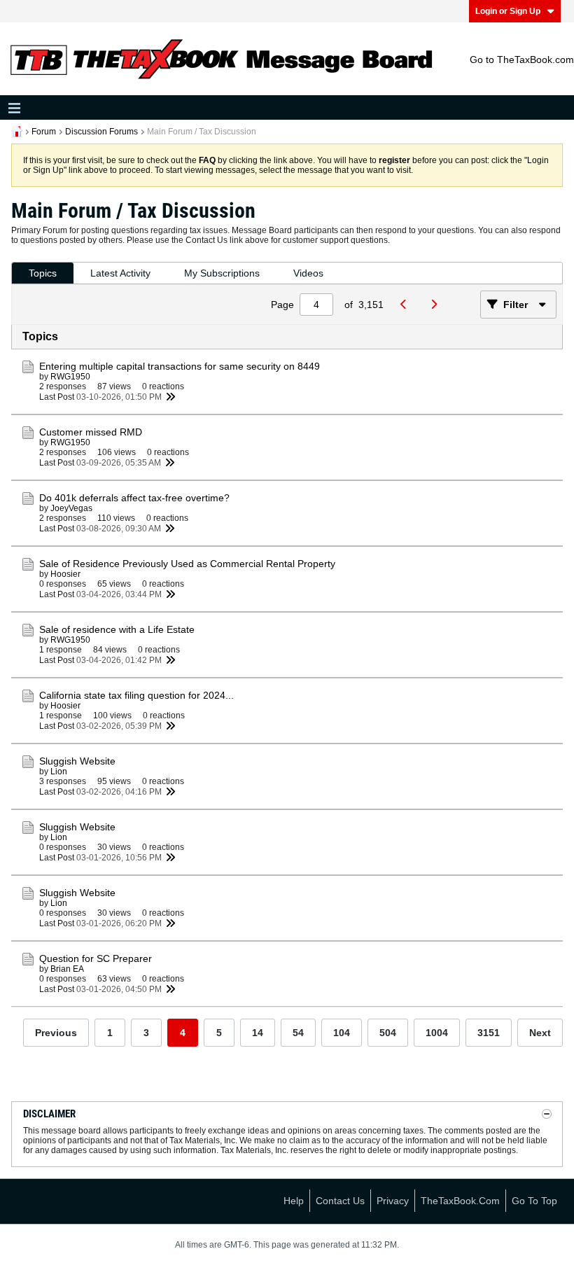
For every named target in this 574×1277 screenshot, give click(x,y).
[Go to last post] (170, 397)
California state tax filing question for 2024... (136, 695)
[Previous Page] (407, 304)
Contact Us (340, 1200)
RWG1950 (70, 377)
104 (341, 1032)
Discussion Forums (101, 132)
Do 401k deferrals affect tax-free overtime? (134, 497)
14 (257, 1032)
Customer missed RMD (90, 432)
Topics (43, 273)
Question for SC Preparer (95, 958)
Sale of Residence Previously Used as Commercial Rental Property (187, 563)
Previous (56, 1032)
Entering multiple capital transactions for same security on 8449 (179, 366)
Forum (43, 132)
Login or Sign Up (507, 11)
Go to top (534, 1200)
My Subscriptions (222, 273)
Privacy (393, 1200)
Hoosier (65, 574)
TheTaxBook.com (460, 1200)
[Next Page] (437, 304)
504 (387, 1032)
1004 (437, 1032)
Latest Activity (120, 273)
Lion (58, 771)
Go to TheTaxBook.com (522, 59)
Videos (308, 273)
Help (294, 1200)
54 (298, 1032)
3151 (488, 1032)
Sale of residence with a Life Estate (117, 629)
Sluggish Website (77, 761)
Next (540, 1032)
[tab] (43, 273)
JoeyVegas (71, 508)
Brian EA (67, 969)
